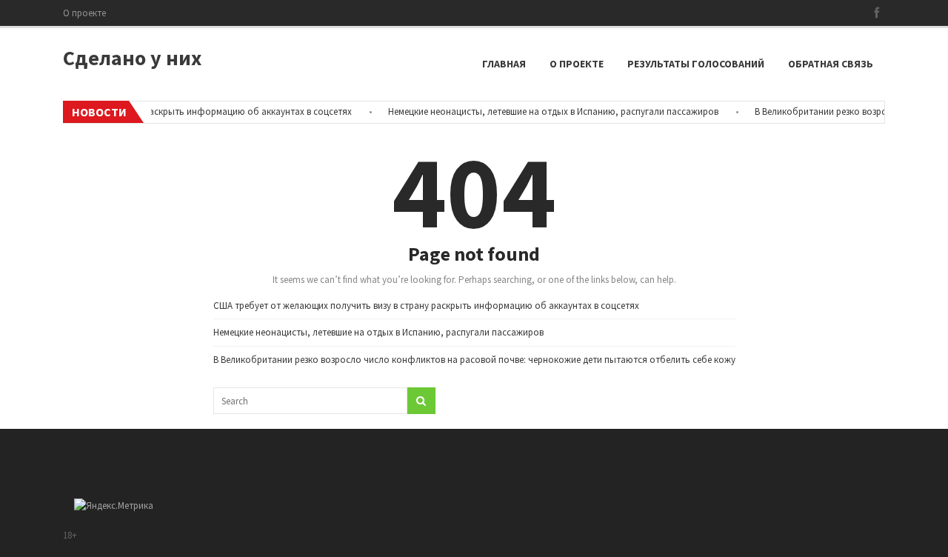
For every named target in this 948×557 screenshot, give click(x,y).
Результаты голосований (695, 63)
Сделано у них (132, 57)
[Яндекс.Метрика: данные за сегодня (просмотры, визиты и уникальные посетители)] (113, 505)
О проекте (84, 13)
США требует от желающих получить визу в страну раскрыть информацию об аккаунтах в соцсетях (426, 305)
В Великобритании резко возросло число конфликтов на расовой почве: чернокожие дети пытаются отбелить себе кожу (474, 359)
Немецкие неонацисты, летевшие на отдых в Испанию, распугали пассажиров (547, 111)
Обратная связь (830, 63)
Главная (504, 63)
